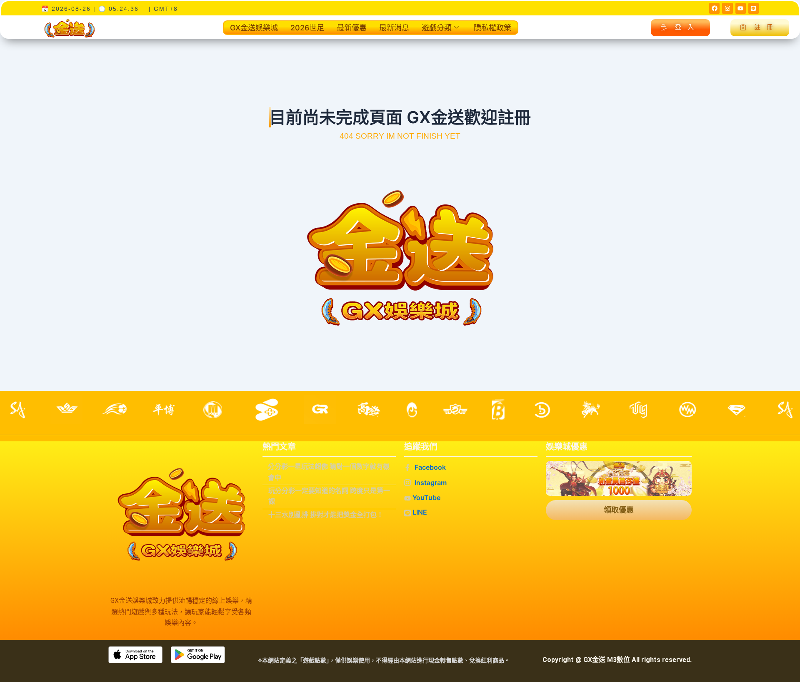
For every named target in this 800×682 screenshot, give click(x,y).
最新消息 (394, 27)
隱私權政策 (492, 27)
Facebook (429, 467)
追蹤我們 (421, 447)
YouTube (425, 497)
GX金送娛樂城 (254, 27)
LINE (419, 512)
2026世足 (307, 27)
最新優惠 (352, 27)
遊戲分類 (437, 27)
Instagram (430, 482)
